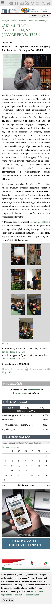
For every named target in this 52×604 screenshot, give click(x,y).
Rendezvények (41, 20)
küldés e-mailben (38, 369)
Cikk (23, 352)
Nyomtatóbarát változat (13, 369)
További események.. (11, 447)
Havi (42, 407)
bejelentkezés (20, 393)
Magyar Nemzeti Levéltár (13, 20)
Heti (27, 407)
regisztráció (34, 389)
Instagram (22, 3)
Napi (11, 407)
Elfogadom (7, 600)
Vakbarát (32, 3)
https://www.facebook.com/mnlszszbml (16, 3)
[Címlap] (11, 10)
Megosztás (7, 372)
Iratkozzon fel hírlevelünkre (11, 3)
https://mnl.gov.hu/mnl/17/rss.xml (27, 3)
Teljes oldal (15, 352)
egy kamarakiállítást (39, 222)
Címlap (30, 20)
